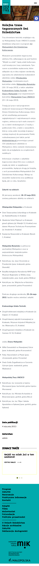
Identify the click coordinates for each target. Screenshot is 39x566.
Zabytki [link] (6, 492)
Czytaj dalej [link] (10, 462)
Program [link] (6, 489)
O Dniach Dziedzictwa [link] (13, 523)
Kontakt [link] (6, 500)
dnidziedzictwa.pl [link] (9, 140)
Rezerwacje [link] (8, 495)
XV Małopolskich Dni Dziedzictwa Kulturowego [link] (17, 46)
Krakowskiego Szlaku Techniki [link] (14, 90)
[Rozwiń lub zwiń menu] (35, 3)
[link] (36, 18)
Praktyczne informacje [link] (14, 498)
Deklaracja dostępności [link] (14, 531)
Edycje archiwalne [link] (11, 526)
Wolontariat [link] (8, 512)
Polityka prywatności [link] (13, 517)
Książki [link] (6, 506)
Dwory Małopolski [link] (10, 93)
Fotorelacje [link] (8, 514)
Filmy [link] (5, 509)
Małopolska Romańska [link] (26, 84)
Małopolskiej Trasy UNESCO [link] (23, 97)
